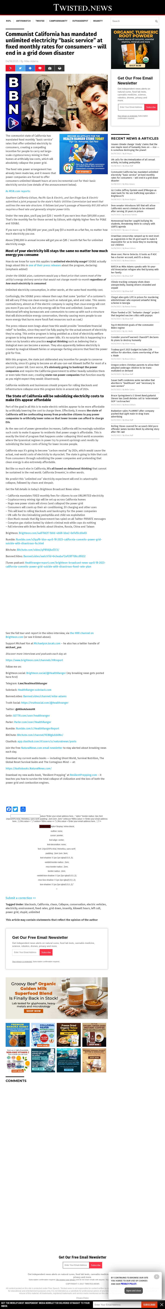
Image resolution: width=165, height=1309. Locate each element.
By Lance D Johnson (130, 230)
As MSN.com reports (18, 191)
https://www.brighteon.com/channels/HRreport (34, 660)
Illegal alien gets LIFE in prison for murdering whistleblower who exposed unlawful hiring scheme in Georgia (135, 300)
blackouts (30, 904)
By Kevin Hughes (129, 199)
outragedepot (80, 21)
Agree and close (133, 1290)
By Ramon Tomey (129, 307)
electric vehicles (96, 904)
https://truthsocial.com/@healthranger (44, 702)
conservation (77, 904)
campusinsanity (58, 21)
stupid (23, 912)
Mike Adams (31, 61)
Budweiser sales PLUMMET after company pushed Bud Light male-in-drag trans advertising (132, 414)
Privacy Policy (82, 1298)
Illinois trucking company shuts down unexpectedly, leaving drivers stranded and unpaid (133, 285)
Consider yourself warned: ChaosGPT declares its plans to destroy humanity (135, 339)
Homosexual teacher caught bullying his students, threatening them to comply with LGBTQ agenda (133, 224)
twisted (40, 21)
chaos (53, 904)
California (43, 904)
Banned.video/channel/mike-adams (45, 696)
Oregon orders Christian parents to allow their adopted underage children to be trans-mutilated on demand (135, 368)
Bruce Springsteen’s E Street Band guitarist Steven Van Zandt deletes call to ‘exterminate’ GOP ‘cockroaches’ (135, 398)
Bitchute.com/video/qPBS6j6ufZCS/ (38, 549)
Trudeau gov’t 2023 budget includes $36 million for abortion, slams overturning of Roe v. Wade (135, 352)
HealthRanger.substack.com (34, 689)
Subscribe (149, 1304)
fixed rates (41, 908)
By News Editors (129, 248)
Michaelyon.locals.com (47, 643)
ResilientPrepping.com (83, 775)
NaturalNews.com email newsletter (42, 747)
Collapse (63, 904)
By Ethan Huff (128, 166)
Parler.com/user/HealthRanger (32, 722)
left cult (95, 908)
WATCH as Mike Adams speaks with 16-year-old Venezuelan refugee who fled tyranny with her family (135, 269)
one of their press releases (45, 265)
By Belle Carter (129, 390)
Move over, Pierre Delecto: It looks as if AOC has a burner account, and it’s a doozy (134, 256)
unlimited (34, 912)
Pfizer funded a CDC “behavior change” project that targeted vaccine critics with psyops (135, 314)
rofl (8, 21)
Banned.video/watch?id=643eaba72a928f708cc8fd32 (54, 556)
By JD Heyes (127, 154)
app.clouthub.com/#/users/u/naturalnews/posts (47, 741)
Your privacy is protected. (22, 961)
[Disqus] (57, 1125)
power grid (12, 912)
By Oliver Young (129, 344)
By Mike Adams (129, 184)
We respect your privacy (66, 1280)
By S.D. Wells (128, 331)
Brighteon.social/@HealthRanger (46, 673)
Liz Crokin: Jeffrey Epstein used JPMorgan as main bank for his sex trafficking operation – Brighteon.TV (134, 193)
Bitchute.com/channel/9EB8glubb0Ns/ (40, 735)
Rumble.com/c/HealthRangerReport (37, 728)
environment (26, 908)
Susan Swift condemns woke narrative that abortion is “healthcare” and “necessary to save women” (133, 383)
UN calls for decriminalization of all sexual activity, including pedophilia (133, 161)
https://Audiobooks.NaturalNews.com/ (29, 768)
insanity (98, 21)
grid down (55, 908)
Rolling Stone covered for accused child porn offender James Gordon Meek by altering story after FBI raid (135, 429)
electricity (11, 908)
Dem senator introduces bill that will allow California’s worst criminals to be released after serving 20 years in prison (133, 208)
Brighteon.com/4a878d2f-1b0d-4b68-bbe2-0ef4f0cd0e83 (53, 533)
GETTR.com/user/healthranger (31, 715)
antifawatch (23, 21)
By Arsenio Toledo (129, 215)
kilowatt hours (81, 908)
